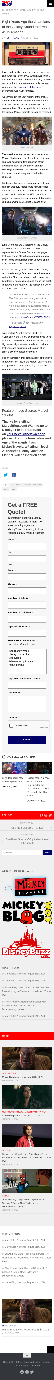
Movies (31, 10)
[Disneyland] (27, 658)
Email (12, 570)
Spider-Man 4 (31, 1112)
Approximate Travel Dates (24, 678)
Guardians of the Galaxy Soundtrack (26, 485)
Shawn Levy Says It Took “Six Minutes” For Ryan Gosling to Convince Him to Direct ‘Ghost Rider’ (26, 991)
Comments (14, 692)
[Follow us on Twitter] (50, 815)
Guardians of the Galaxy (30, 87)
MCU (22, 10)
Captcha (12, 717)
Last (10, 564)
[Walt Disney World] (27, 651)
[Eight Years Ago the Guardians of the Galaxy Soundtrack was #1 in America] (27, 53)
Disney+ (6, 1196)
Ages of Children (19, 626)
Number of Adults (19, 598)
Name (12, 539)
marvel (6, 489)
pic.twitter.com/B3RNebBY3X (35, 317)
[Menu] (50, 3)
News (5, 13)
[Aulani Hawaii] (27, 665)
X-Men (43, 1112)
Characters (10, 10)
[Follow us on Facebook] (41, 815)
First (10, 552)
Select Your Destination (23, 640)
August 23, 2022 (17, 326)
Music (40, 10)
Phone (12, 584)
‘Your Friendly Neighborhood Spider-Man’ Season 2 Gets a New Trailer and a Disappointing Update (24, 1005)
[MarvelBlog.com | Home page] (7, 3)
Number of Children (20, 612)
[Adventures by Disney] (27, 661)
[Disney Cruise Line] (27, 654)
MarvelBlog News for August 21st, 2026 (25, 980)
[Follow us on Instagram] (45, 815)
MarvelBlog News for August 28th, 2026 (25, 973)
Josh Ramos (12, 38)
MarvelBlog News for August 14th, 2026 (25, 1016)
